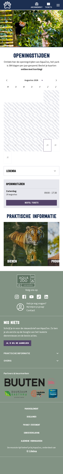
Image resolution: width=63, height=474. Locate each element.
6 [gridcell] (31, 108)
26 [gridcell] (23, 145)
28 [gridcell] (39, 145)
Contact (30, 310)
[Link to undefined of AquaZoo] (16, 296)
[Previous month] (7, 80)
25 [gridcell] (16, 145)
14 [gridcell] (39, 120)
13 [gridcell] (31, 120)
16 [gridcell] (55, 120)
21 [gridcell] (39, 132)
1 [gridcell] (47, 96)
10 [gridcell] (8, 120)
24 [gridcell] (8, 145)
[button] (58, 5)
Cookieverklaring (31, 433)
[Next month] (56, 80)
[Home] (7, 5)
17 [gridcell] (8, 132)
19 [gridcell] (23, 132)
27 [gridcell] (31, 145)
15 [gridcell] (47, 120)
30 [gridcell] (55, 145)
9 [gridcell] (55, 108)
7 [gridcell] (39, 108)
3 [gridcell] (7, 108)
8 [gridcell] (47, 108)
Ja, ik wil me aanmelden (17, 343)
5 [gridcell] (23, 108)
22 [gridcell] (47, 132)
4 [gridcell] (15, 108)
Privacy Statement (31, 425)
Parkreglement (31, 408)
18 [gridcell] (16, 132)
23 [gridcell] (55, 132)
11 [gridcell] (16, 120)
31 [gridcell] (8, 157)
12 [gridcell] (23, 120)
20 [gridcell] (31, 132)
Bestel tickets (31, 202)
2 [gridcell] (55, 96)
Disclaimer (31, 416)
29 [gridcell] (47, 145)
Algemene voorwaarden (31, 441)
